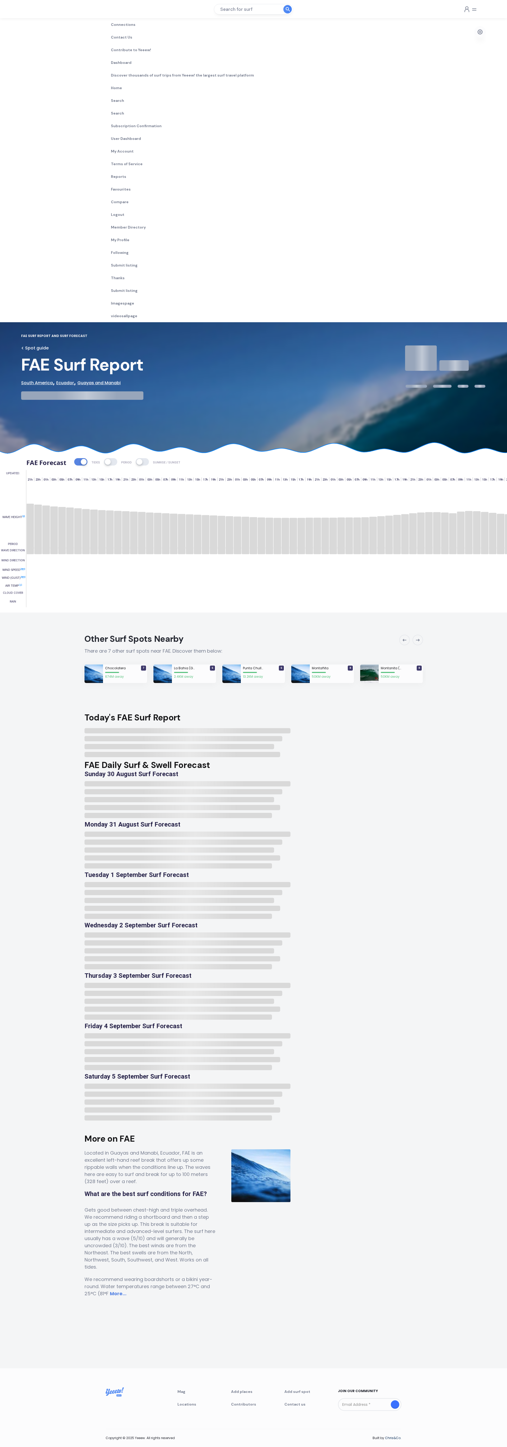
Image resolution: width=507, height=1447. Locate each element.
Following (120, 252)
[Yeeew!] (40, 9)
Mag (181, 1391)
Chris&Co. (393, 1438)
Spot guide (37, 348)
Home (116, 88)
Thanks (118, 278)
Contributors (243, 1404)
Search (117, 100)
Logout (117, 214)
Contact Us (121, 37)
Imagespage (122, 303)
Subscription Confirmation (136, 126)
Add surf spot (297, 1391)
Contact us (295, 1404)
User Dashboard (126, 138)
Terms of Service (127, 164)
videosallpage (124, 316)
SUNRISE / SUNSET (166, 462)
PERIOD (126, 462)
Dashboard (121, 62)
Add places (241, 1391)
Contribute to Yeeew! (131, 50)
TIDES (95, 462)
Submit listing (124, 265)
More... (118, 1293)
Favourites (121, 189)
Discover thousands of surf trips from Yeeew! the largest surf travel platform (182, 75)
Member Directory (128, 227)
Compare (120, 202)
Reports (118, 176)
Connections (123, 24)
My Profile (120, 240)
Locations (186, 1404)
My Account (122, 151)
